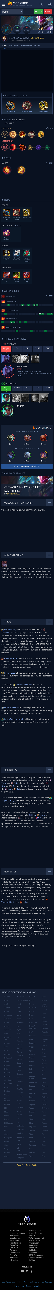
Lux (18, 1122)
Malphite (20, 1126)
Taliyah (44, 1010)
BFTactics (14, 1260)
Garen (6, 1141)
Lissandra (20, 1107)
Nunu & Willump (32, 1027)
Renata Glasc (32, 1077)
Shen (33, 815)
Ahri (6, 1000)
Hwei (19, 1004)
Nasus (31, 1004)
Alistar (7, 1011)
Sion (31, 1134)
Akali (22, 817)
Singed (32, 1130)
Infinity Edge (9, 673)
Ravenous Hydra (11, 658)
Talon (44, 1013)
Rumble (32, 1093)
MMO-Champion (35, 1240)
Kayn (19, 1070)
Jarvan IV (20, 1022)
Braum (7, 1065)
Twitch (44, 1045)
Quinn (16, 783)
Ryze (31, 1097)
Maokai (20, 1133)
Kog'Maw (20, 1089)
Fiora (6, 1126)
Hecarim (20, 996)
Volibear (45, 1089)
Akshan (7, 1007)
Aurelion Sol (7, 1038)
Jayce (19, 1029)
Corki (6, 1087)
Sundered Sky (10, 629)
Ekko (6, 1108)
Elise (6, 1112)
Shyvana (32, 1126)
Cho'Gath (8, 1083)
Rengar (32, 1086)
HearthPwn (33, 1248)
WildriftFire (14, 1240)
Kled (18, 1085)
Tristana (45, 1028)
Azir (5, 1047)
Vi (42, 1075)
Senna (31, 1108)
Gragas (7, 1149)
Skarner (32, 1141)
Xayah (44, 1100)
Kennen (20, 1074)
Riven (31, 1089)
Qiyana (32, 1054)
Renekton (33, 1082)
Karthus (20, 1055)
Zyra (43, 1156)
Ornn (31, 1039)
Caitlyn (7, 1072)
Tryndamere (47, 1036)
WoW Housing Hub (36, 1238)
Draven (7, 1104)
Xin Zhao (45, 1108)
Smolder (32, 1145)
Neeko (31, 1011)
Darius (7, 1091)
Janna (19, 1019)
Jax (18, 1026)
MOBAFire (14, 1231)
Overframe (33, 1253)
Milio (19, 1144)
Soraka (32, 1152)
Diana (6, 1095)
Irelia (19, 1011)
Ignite (24, 902)
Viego (44, 1078)
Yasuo (44, 1112)
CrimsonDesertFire (36, 1258)
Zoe (43, 1152)
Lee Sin (19, 1096)
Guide (4, 45)
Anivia (6, 1022)
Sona (31, 1149)
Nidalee (32, 1015)
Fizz (5, 1130)
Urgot (44, 1053)
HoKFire (32, 1260)
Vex (43, 1071)
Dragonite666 (37, 38)
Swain (31, 1156)
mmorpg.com (34, 1243)
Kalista (19, 1048)
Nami (31, 1000)
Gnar (6, 1145)
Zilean (44, 1149)
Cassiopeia (8, 1080)
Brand (6, 1061)
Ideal (19, 408)
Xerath (44, 1104)
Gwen (6, 1156)
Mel (18, 1140)
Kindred (20, 1081)
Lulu (9, 789)
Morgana (20, 1157)
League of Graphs (17, 1233)
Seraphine (33, 1112)
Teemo (42, 815)
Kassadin (20, 1059)
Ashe (6, 1033)
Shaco (31, 1119)
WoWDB (32, 1235)
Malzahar (20, 1129)
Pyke (31, 1050)
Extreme (20, 369)
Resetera (13, 1250)
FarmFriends (15, 1253)
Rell (30, 1072)
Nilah (31, 1019)
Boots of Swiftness (12, 707)
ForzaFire (14, 1255)
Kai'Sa (19, 1044)
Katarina (20, 1063)
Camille (7, 1076)
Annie (6, 1026)
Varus (44, 1056)
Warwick (45, 1093)
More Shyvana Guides (30, 45)
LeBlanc (20, 1092)
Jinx (18, 1037)
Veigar (44, 1064)
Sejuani (32, 1104)
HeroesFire (14, 1258)
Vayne (41, 817)
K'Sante (20, 1041)
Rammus (32, 1065)
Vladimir (45, 1086)
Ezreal (6, 1119)
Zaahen (45, 1130)
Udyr (44, 1049)
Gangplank (8, 1137)
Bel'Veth (7, 1054)
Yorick (44, 1119)
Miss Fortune (20, 1149)
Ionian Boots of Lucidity (14, 719)
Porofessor (14, 1235)
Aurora (7, 1043)
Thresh (44, 1024)
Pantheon (33, 1043)
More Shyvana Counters (27, 466)
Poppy (31, 1047)
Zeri (43, 1141)
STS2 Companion (36, 1255)
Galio (6, 1134)
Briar (6, 1069)
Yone (44, 1115)
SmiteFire (14, 1245)
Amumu (7, 1019)
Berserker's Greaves (23, 684)
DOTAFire (14, 1248)
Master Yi (20, 1137)
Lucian (19, 1114)
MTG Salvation (35, 1231)
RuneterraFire (15, 1243)
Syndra (44, 1000)
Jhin (18, 1033)
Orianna (32, 1036)
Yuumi (44, 1126)
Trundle (45, 1032)
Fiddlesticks (9, 1123)
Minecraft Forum (35, 1233)
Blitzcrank (8, 1058)
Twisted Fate (45, 1040)
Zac (43, 1134)
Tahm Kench (44, 1005)
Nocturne (33, 1022)
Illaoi (18, 1007)
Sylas (44, 996)
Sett (14, 786)
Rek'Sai (32, 1069)
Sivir (31, 1137)
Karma (19, 1052)
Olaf (31, 1032)
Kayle (19, 1066)
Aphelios (7, 1029)
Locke (19, 1111)
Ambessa (8, 1015)
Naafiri (32, 996)
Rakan (31, 1061)
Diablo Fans (33, 1250)
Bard (6, 1050)
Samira (32, 1100)
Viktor (44, 1082)
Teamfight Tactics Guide (27, 1165)
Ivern (19, 1015)
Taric (44, 1017)
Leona (19, 1100)
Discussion (14, 45)
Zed (18, 789)
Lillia (18, 1103)
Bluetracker (33, 1245)
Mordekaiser (22, 1154)
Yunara (44, 1123)
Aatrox (7, 996)
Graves (7, 1152)
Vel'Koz (44, 1067)
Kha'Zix (19, 1078)
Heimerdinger (22, 1000)
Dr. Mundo (7, 1099)
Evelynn (7, 1115)
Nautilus (32, 1007)
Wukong (45, 1097)
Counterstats (15, 1238)
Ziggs (44, 1145)
